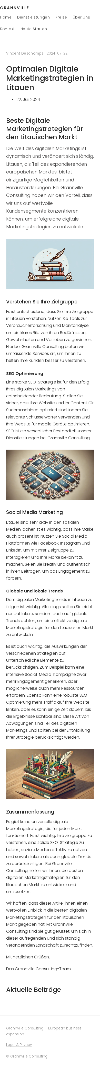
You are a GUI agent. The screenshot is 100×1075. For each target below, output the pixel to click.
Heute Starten (34, 28)
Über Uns (81, 17)
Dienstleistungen (33, 17)
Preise (61, 17)
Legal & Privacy (19, 1044)
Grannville (14, 8)
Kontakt (7, 28)
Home (6, 17)
